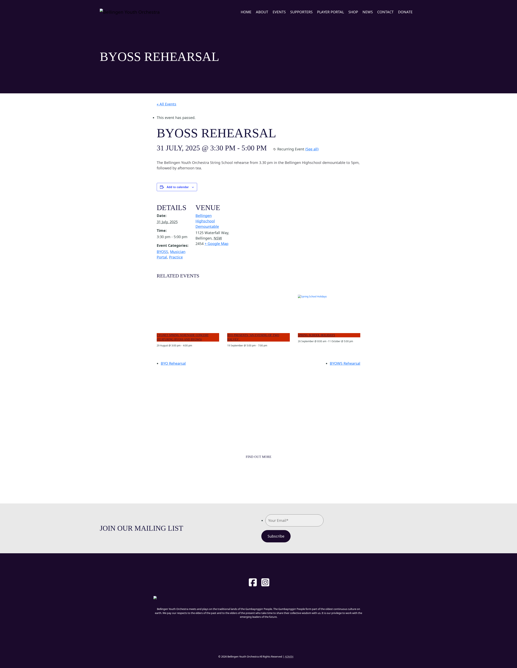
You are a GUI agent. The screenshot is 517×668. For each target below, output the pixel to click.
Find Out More (258, 457)
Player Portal (330, 11)
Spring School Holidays (316, 335)
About (262, 11)
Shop (353, 11)
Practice (176, 257)
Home (246, 11)
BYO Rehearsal (173, 363)
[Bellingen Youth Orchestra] (130, 12)
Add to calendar (178, 187)
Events (279, 11)
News (368, 11)
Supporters (301, 11)
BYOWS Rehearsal (345, 363)
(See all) (311, 149)
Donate (405, 11)
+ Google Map (216, 243)
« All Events (166, 104)
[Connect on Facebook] (252, 582)
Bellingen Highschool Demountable (207, 221)
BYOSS (162, 251)
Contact (385, 11)
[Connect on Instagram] (265, 582)
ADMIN (289, 656)
